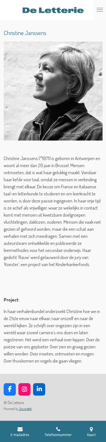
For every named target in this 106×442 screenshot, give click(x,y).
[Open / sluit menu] (100, 10)
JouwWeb (25, 409)
